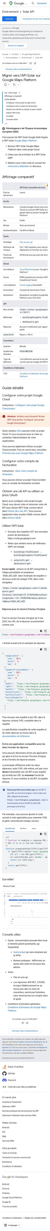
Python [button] (23, 828)
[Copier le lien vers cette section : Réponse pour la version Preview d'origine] (5, 612)
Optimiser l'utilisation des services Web (19, 1115)
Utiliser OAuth (14, 517)
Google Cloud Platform (12, 1197)
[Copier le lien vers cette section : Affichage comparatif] (37, 177)
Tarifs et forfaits (9, 1153)
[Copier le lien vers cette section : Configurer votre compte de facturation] (19, 465)
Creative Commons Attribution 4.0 (31, 1042)
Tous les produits (9, 1206)
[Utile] (31, 63)
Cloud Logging (26, 285)
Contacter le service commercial (16, 1157)
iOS (3, 1132)
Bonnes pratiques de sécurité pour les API (20, 1111)
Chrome (5, 1189)
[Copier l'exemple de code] (45, 631)
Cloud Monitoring (27, 269)
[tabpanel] (25, 852)
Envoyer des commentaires (19, 69)
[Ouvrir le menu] (4, 3)
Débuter (9, 19)
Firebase (6, 1193)
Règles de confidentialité (35, 1218)
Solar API (28, 12)
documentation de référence (16, 736)
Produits (15, 54)
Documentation (12, 58)
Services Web (8, 1141)
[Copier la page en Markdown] (14, 84)
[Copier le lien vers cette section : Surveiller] (16, 879)
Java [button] (34, 828)
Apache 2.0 (6, 1047)
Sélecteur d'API (9, 1106)
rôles (19, 431)
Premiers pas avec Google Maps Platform (22, 453)
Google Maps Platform (31, 54)
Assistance (7, 1162)
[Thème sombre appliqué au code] (41, 631)
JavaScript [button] (10, 828)
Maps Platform (27, 3)
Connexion (42, 3)
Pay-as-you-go (26, 242)
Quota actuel (19, 952)
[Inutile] (35, 63)
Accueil (5, 54)
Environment (10, 12)
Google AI (6, 1202)
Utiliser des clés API (18, 511)
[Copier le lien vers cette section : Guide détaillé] (26, 388)
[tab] (10, 828)
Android (5, 1127)
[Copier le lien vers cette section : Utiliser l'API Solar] (26, 526)
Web (4, 1136)
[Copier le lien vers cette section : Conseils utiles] (23, 934)
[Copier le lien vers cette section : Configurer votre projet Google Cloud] (12, 399)
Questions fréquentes (11, 1102)
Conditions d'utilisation (12, 1166)
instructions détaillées (18, 166)
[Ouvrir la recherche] (33, 3)
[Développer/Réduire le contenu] (19, 92)
